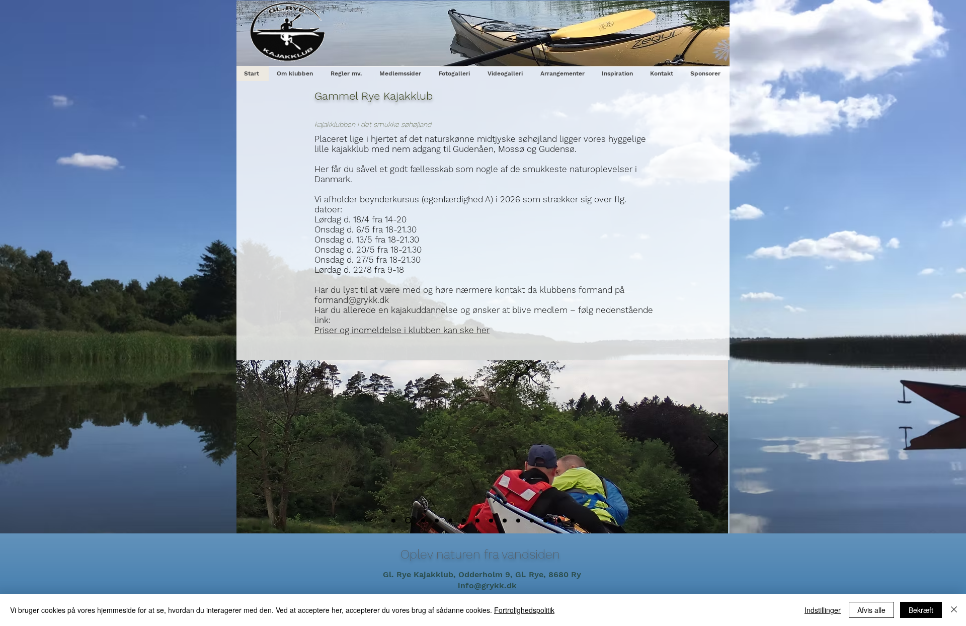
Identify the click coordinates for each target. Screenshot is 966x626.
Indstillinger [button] (822, 610)
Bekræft (921, 610)
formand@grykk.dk (351, 300)
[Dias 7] (477, 520)
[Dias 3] (423, 520)
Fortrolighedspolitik (524, 610)
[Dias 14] (573, 520)
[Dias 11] (545, 520)
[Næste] (713, 446)
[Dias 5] (450, 520)
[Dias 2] (408, 520)
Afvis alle (871, 610)
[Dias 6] (464, 520)
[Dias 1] (518, 520)
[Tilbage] (253, 446)
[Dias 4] (437, 520)
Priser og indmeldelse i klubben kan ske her (402, 330)
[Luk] (954, 610)
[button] (347, 73)
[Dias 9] (491, 520)
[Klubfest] (393, 520)
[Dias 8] (505, 520)
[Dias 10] (532, 520)
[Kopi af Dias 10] (559, 520)
